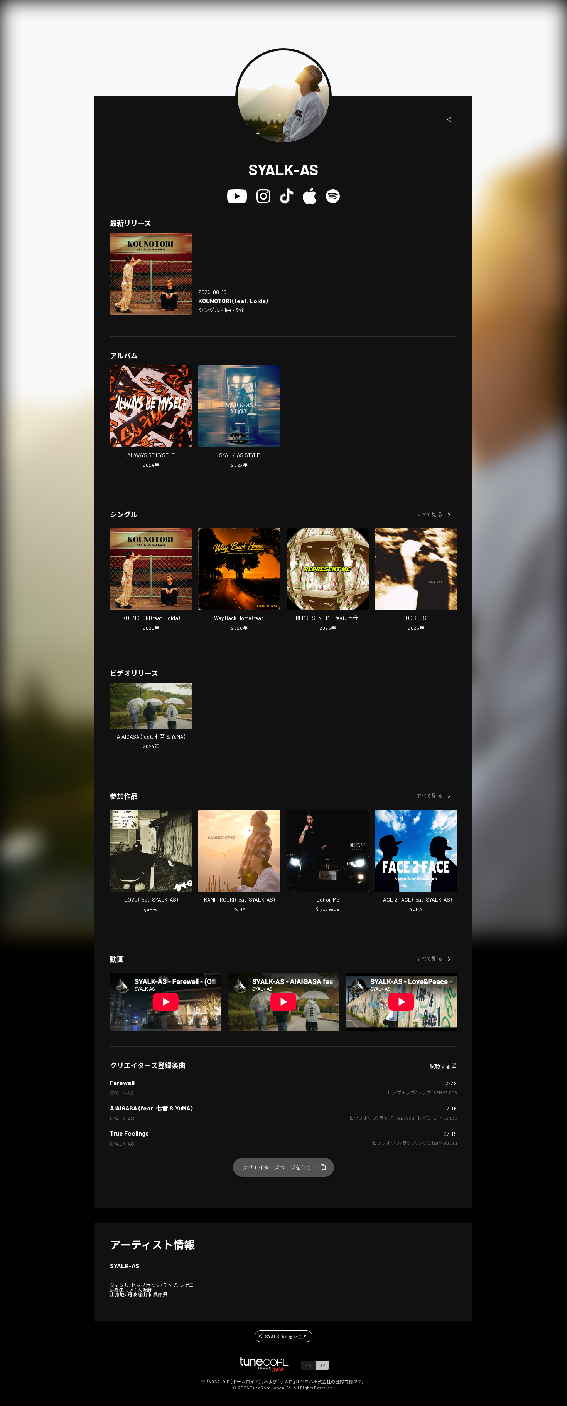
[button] (449, 119)
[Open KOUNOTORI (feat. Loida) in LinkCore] (151, 274)
